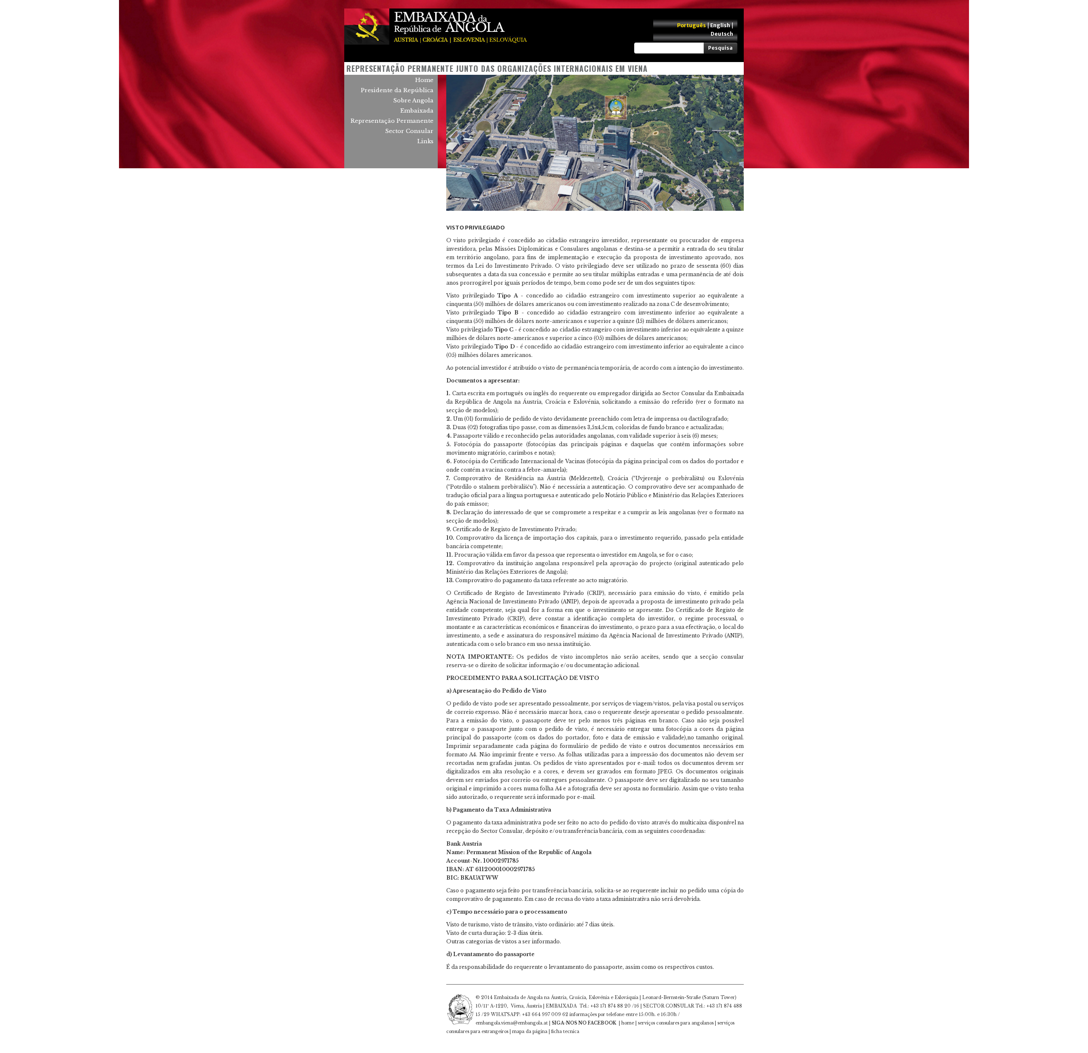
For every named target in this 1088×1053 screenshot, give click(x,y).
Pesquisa (720, 48)
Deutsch (722, 34)
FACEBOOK (602, 1023)
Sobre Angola (413, 100)
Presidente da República (397, 90)
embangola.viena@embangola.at (512, 1023)
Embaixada (417, 110)
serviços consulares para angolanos (676, 1023)
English (720, 25)
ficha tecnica (565, 1031)
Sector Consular (409, 131)
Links (425, 141)
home (627, 1023)
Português (691, 25)
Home (424, 80)
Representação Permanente (392, 121)
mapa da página (529, 1031)
